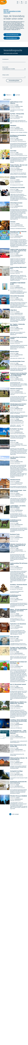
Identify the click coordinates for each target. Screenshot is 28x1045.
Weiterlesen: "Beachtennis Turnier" (14, 538)
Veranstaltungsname (5, 59)
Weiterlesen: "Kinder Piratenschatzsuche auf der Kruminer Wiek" (14, 750)
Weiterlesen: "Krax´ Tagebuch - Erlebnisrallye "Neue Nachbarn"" (14, 329)
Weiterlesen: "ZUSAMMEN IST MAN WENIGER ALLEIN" (14, 288)
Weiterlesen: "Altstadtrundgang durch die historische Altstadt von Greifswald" (14, 409)
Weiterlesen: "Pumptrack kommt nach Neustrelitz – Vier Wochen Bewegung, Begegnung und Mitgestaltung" (14, 379)
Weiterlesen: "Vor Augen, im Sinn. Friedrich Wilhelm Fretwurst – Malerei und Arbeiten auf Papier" (14, 653)
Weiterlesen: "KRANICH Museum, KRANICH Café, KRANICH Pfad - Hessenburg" (14, 710)
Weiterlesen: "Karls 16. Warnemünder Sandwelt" (14, 692)
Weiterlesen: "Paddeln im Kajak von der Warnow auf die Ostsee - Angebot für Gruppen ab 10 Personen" (14, 257)
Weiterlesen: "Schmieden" (14, 225)
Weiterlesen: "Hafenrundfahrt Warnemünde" (14, 302)
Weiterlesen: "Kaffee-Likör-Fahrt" (14, 641)
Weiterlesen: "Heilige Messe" (14, 316)
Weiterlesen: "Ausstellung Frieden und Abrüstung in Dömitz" (14, 343)
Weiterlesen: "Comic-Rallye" (14, 157)
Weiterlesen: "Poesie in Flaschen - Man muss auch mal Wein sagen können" (14, 169)
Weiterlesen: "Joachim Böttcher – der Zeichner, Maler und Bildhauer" (14, 512)
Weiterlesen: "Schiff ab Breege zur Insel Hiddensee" (14, 106)
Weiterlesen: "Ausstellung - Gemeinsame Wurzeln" (14, 588)
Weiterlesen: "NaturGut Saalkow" (14, 355)
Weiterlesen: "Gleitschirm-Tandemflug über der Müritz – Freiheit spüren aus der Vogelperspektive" (14, 552)
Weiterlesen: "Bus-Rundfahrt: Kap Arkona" (14, 433)
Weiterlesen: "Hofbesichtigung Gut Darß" (14, 211)
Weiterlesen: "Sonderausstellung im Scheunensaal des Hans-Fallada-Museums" (14, 421)
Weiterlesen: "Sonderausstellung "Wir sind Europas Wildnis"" (14, 572)
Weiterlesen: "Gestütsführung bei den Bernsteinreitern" (14, 526)
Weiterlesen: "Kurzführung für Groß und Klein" (14, 194)
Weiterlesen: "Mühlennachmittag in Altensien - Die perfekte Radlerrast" (14, 763)
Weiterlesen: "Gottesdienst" (14, 129)
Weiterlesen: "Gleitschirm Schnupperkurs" (14, 395)
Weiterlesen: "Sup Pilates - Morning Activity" (14, 118)
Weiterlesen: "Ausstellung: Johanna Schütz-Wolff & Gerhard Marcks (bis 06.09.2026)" (14, 724)
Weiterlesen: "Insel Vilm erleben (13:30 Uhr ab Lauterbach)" (14, 467)
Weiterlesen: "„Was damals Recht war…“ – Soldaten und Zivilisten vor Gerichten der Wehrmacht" (14, 736)
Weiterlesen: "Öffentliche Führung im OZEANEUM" (14, 802)
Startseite (6, 9)
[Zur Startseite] (3, 2)
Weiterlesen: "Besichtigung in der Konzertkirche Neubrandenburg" (14, 141)
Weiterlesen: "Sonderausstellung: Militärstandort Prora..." (14, 273)
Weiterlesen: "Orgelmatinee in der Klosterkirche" (14, 629)
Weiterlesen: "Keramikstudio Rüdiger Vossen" (14, 366)
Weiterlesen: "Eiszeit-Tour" (14, 447)
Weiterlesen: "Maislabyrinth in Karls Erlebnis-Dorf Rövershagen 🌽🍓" (14, 672)
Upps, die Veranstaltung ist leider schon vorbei (12, 11)
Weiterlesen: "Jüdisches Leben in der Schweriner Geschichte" (14, 181)
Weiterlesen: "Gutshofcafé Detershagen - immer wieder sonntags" (14, 496)
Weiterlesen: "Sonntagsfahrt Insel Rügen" (14, 775)
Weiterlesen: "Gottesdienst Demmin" (14, 483)
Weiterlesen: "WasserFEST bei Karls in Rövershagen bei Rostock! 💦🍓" (14, 239)
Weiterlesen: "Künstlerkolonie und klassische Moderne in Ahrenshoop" (14, 787)
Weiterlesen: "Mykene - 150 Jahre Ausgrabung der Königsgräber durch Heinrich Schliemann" (14, 615)
